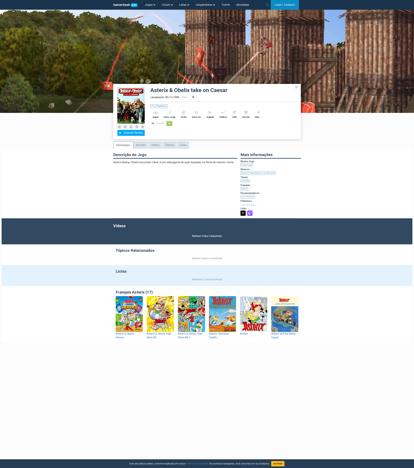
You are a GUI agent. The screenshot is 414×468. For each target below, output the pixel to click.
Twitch (226, 4)
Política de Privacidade (196, 463)
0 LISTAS (160, 123)
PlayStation (162, 106)
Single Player (247, 165)
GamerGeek (124, 5)
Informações (123, 145)
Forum (166, 4)
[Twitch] (249, 213)
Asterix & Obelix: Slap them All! (159, 335)
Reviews (141, 145)
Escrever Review (133, 132)
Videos (155, 145)
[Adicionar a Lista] (169, 123)
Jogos (149, 4)
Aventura (271, 173)
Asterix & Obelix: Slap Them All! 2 (190, 335)
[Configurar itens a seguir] (193, 97)
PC (152, 106)
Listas (182, 4)
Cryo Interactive (247, 197)
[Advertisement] (394, 72)
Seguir (185, 97)
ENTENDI (277, 463)
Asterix (244, 189)
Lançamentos (204, 4)
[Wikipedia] (243, 213)
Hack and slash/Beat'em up (253, 173)
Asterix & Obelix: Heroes (125, 335)
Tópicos (169, 145)
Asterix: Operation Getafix (219, 335)
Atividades (242, 4)
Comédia (245, 181)
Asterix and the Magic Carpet (283, 335)
